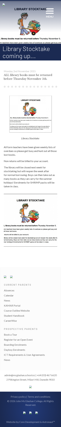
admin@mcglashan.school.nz (19, 375)
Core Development (29, 421)
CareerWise (10, 320)
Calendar (9, 295)
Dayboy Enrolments (14, 349)
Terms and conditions (39, 396)
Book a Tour (10, 334)
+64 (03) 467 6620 (47, 375)
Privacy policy (18, 396)
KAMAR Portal (12, 305)
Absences (9, 290)
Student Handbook (14, 315)
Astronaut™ (48, 421)
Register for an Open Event (18, 339)
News (7, 300)
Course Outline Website (17, 310)
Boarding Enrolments (15, 344)
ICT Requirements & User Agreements (24, 354)
